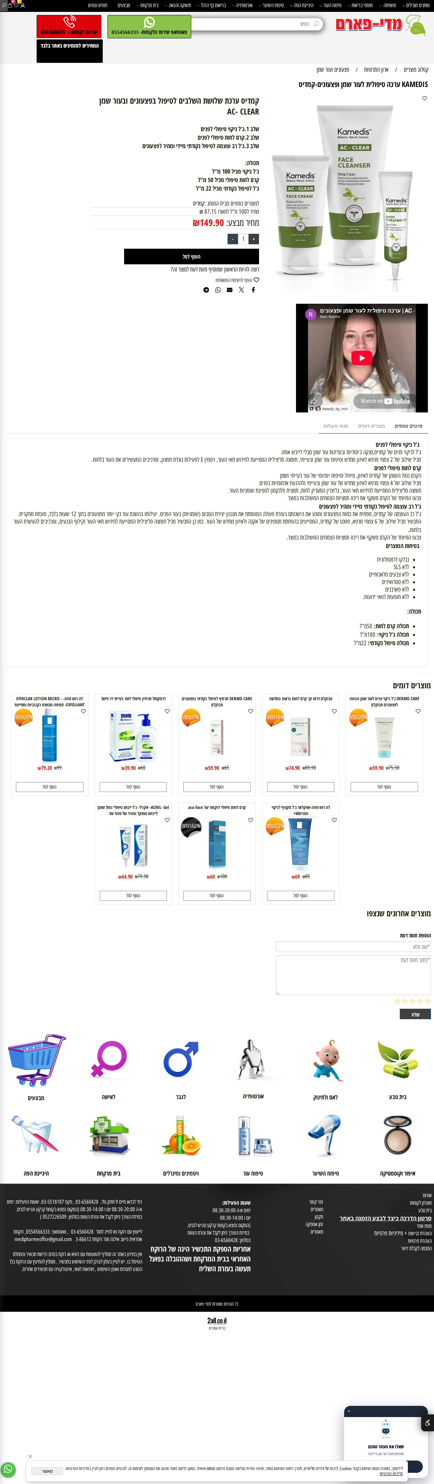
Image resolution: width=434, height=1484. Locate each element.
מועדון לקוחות (421, 1203)
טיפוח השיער (273, 5)
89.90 (310, 767)
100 (223, 876)
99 (59, 767)
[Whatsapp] (8, 1470)
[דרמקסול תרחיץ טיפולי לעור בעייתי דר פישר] (133, 761)
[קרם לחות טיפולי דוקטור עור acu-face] (217, 870)
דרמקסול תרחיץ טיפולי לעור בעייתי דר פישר (133, 698)
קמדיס (198, 203)
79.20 (46, 768)
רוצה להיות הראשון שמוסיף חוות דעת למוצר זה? (215, 269)
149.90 (212, 222)
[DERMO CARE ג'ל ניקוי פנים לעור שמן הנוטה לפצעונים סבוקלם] (384, 761)
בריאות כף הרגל (213, 5)
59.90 (378, 768)
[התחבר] (22, 5)
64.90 (127, 876)
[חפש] (4, 5)
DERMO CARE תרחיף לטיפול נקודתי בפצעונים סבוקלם (217, 701)
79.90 (143, 876)
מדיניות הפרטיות (391, 1473)
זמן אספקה (314, 1224)
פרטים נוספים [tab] (408, 426)
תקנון (319, 1217)
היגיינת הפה (303, 5)
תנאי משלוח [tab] (335, 426)
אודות (427, 1195)
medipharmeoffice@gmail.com (43, 1239)
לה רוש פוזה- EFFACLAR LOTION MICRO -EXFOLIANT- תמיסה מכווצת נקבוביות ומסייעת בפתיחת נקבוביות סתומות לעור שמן (50, 704)
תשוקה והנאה (180, 5)
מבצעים (124, 5)
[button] (384, 787)
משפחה (389, 5)
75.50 (394, 767)
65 (226, 767)
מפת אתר (424, 1226)
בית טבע (425, 1210)
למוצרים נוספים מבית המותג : (231, 203)
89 (307, 876)
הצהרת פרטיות (420, 1241)
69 (297, 876)
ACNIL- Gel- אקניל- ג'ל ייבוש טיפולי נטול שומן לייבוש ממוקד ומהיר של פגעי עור (133, 810)
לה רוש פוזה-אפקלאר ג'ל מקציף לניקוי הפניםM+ (301, 810)
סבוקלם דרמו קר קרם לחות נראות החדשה (300, 698)
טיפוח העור (332, 5)
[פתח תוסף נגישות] (427, 1422)
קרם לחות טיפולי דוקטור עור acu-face (217, 807)
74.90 (294, 768)
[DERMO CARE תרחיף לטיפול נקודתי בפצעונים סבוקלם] (217, 761)
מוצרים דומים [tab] (371, 426)
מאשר (47, 1471)
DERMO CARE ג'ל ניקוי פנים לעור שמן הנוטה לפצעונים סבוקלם (384, 701)
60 (143, 767)
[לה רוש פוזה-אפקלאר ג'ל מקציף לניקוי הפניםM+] (300, 870)
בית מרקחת (149, 5)
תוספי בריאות (362, 5)
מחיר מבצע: (241, 222)
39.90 (130, 768)
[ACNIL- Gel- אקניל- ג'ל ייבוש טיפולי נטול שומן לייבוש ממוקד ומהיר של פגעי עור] (133, 870)
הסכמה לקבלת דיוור (416, 1248)
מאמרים (317, 1209)
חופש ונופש (97, 5)
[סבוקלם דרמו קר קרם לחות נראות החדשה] (301, 761)
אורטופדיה (244, 5)
